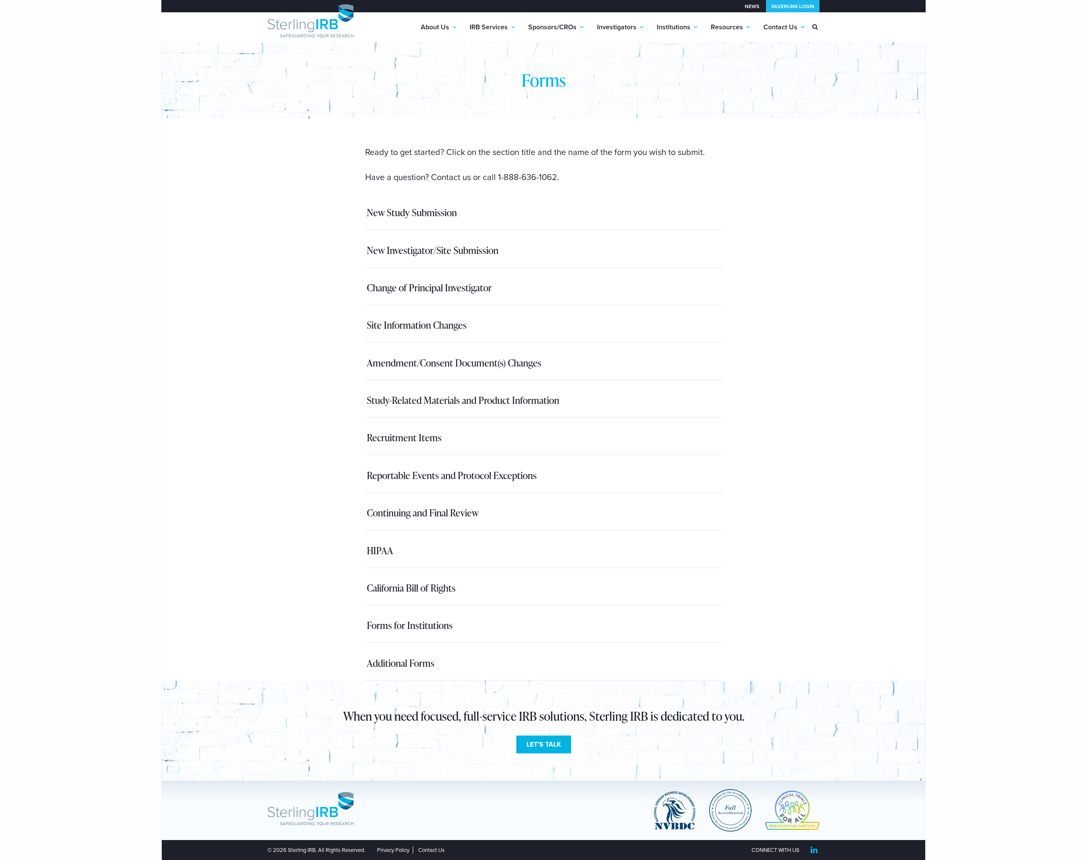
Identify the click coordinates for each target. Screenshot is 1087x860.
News (752, 6)
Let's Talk (544, 744)
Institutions (673, 27)
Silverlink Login (792, 6)
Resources (727, 27)
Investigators (616, 27)
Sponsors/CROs (552, 27)
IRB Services (489, 27)
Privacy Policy (393, 850)
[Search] (815, 27)
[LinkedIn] (813, 850)
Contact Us (780, 27)
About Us (435, 27)
